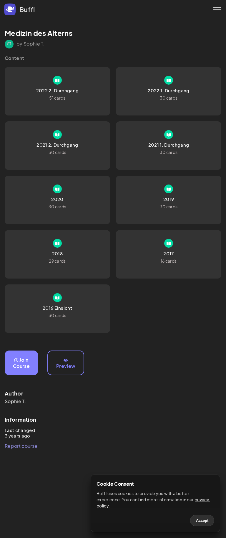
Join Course (21, 363)
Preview (65, 366)
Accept (202, 520)
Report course (21, 446)
